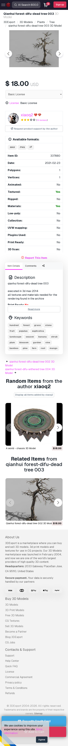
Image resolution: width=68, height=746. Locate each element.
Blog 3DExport (14, 637)
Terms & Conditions (16, 688)
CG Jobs (10, 642)
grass (37, 325)
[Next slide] (59, 53)
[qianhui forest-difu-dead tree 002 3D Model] (34, 499)
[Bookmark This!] (58, 441)
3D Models (11, 604)
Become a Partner (16, 631)
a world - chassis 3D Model (21, 448)
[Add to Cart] (51, 441)
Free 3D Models (14, 615)
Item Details (14, 265)
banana (42, 336)
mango (53, 348)
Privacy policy (13, 682)
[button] (58, 427)
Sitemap (38, 713)
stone (48, 325)
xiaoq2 (27, 114)
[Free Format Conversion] (31, 147)
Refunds (10, 693)
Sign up (60, 4)
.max (12, 147)
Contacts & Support (20, 649)
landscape (15, 336)
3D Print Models (14, 610)
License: (14, 103)
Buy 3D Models (17, 599)
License (9, 671)
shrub (54, 336)
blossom (24, 342)
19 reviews (42, 120)
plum (12, 342)
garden (37, 342)
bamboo (14, 348)
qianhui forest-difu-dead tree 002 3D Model (29, 523)
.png (22, 147)
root (43, 348)
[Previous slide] (8, 53)
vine (47, 342)
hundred (14, 325)
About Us (12, 537)
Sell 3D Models (14, 626)
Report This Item (36, 258)
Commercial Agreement (19, 677)
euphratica (38, 331)
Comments (30, 265)
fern (34, 348)
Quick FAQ (11, 666)
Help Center (12, 661)
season (30, 336)
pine (25, 348)
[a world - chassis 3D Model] (34, 424)
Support (9, 655)
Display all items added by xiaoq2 (34, 394)
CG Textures (12, 621)
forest (26, 325)
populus (23, 331)
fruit (12, 331)
